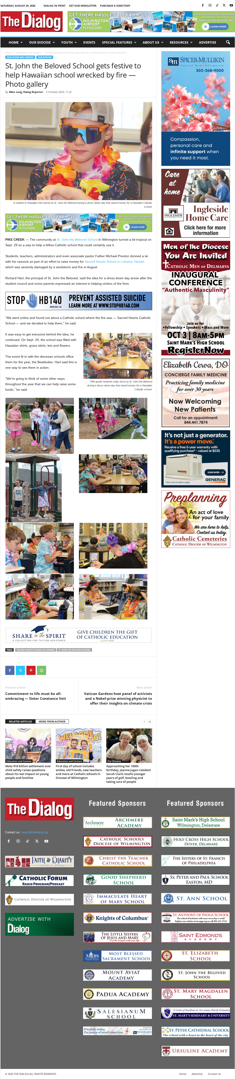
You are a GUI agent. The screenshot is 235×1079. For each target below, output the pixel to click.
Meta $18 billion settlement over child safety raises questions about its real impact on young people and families (28, 772)
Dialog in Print (54, 5)
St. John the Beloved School (77, 239)
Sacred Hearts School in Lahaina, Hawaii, (115, 261)
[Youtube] (231, 5)
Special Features (117, 42)
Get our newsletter (82, 5)
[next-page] (150, 721)
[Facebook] (203, 5)
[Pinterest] (31, 670)
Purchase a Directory (115, 5)
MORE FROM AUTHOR (52, 721)
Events (89, 42)
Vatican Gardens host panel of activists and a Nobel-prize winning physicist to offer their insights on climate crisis (118, 698)
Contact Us (214, 1074)
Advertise (207, 42)
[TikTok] (217, 5)
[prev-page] (144, 721)
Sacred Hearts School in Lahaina (35, 649)
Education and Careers (28, 52)
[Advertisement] (195, 579)
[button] (228, 42)
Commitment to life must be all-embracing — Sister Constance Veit (35, 696)
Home (14, 42)
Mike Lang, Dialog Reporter (26, 92)
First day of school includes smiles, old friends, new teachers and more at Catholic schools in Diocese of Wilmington (79, 772)
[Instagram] (210, 5)
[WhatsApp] (41, 670)
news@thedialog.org (34, 832)
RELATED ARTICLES (20, 721)
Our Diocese (40, 42)
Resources (179, 42)
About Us (151, 42)
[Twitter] (224, 5)
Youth (67, 42)
